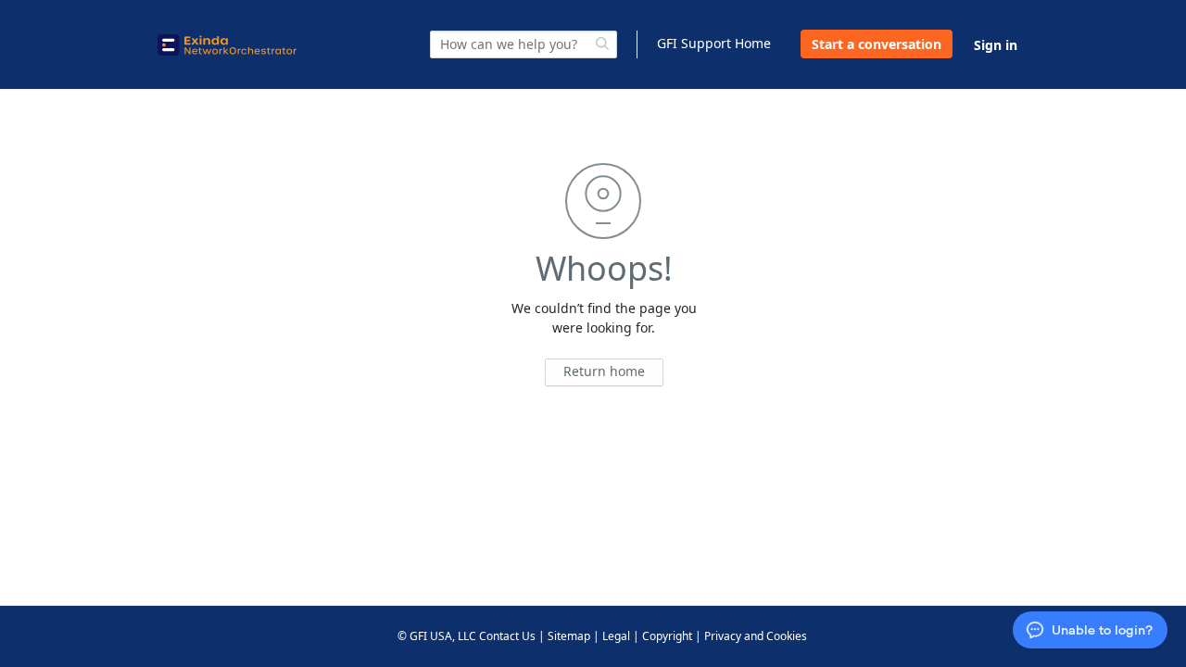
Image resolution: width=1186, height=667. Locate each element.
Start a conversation (876, 44)
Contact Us (507, 636)
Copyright (667, 636)
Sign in (995, 45)
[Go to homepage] (227, 45)
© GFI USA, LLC (436, 636)
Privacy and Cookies (755, 636)
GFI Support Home (714, 43)
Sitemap (569, 636)
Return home (604, 371)
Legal (616, 636)
